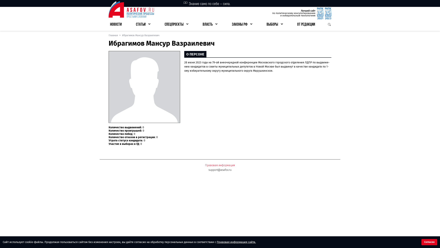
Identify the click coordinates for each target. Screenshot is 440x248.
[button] (143, 24)
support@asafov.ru (220, 170)
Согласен (429, 242)
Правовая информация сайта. (236, 242)
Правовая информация (220, 165)
